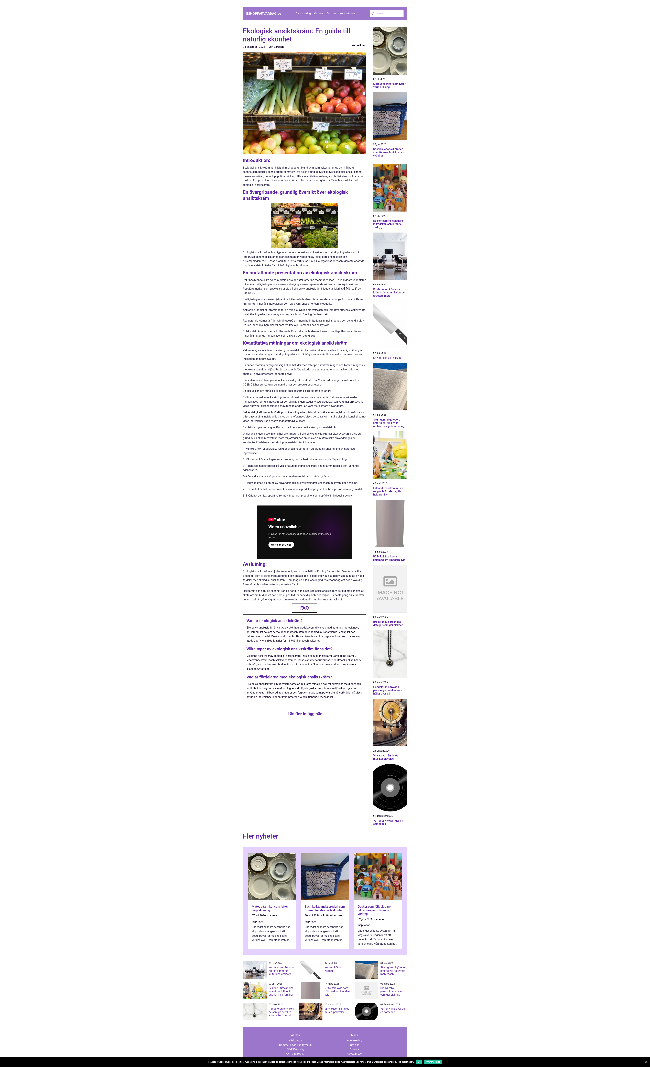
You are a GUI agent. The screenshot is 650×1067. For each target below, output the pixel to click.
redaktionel (359, 45)
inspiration (258, 921)
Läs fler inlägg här (305, 713)
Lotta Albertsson (333, 915)
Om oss (318, 13)
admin (273, 915)
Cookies (331, 13)
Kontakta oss (347, 13)
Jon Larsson (276, 46)
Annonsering (303, 13)
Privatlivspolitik (433, 1062)
